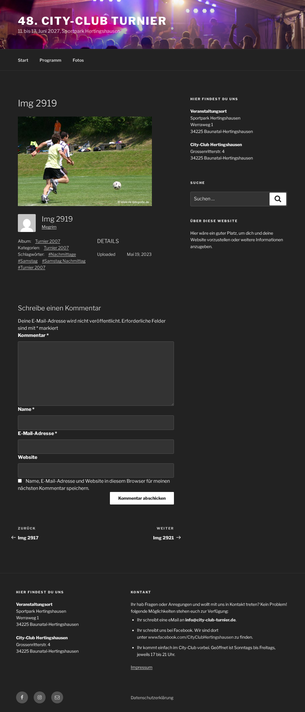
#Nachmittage (62, 254)
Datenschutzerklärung (152, 697)
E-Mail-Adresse (37, 433)
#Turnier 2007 (31, 267)
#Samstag (28, 260)
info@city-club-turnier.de (210, 619)
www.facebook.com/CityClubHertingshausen (191, 637)
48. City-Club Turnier (92, 20)
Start (23, 60)
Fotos (78, 60)
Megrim (49, 226)
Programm (50, 60)
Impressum (141, 667)
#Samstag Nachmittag (63, 260)
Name (26, 409)
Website (27, 457)
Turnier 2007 (47, 241)
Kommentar (33, 335)
